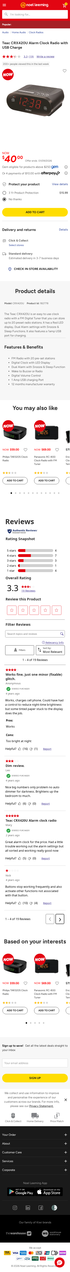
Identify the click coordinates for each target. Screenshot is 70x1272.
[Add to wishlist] (64, 71)
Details (63, 229)
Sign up (35, 1078)
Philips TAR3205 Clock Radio (15, 458)
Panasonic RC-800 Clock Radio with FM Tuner (45, 460)
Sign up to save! (12, 1045)
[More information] (66, 167)
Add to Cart (35, 212)
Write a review (45, 56)
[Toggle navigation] (4, 5)
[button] (60, 1262)
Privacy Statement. (41, 1106)
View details (60, 184)
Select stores (16, 245)
